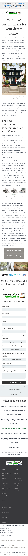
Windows (16, 473)
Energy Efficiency (18, 478)
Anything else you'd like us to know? (14, 371)
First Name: (5, 306)
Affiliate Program (6, 488)
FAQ (3, 475)
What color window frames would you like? (13, 355)
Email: (4, 321)
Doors (15, 475)
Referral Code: (6, 363)
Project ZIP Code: (7, 328)
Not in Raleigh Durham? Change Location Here (13, 555)
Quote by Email (17, 491)
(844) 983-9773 (9, 545)
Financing (4, 478)
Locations (4, 486)
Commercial (5, 517)
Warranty (16, 486)
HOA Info (4, 522)
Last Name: (5, 313)
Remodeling (5, 505)
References (4, 520)
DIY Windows (5, 512)
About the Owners (6, 473)
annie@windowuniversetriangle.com (14, 547)
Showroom (4, 480)
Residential (4, 515)
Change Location (20, 7)
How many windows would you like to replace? (13, 337)
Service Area (5, 483)
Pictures (16, 488)
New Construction (6, 507)
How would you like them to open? (13, 346)
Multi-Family (5, 510)
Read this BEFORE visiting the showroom (12, 540)
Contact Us (4, 496)
